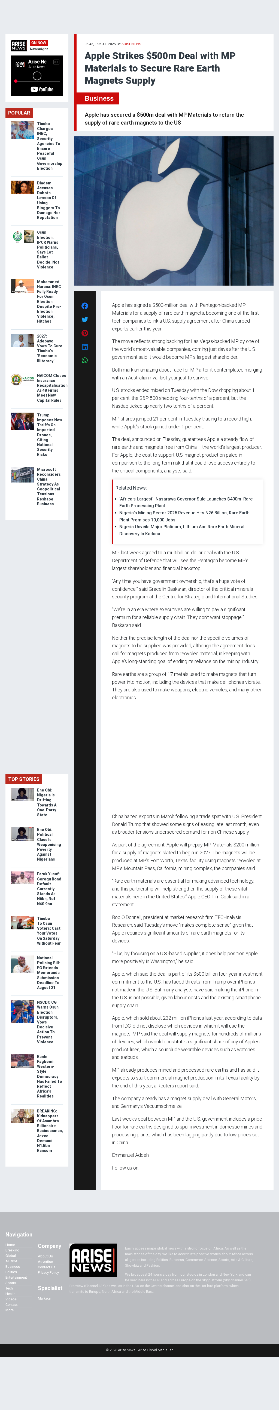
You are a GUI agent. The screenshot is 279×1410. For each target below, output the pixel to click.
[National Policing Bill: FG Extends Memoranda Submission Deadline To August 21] (22, 956)
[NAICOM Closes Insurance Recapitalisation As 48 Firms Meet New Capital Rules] (22, 374)
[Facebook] (113, 1178)
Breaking (12, 1250)
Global (10, 1256)
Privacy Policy (48, 1272)
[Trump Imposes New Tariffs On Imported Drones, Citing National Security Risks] (22, 413)
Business (99, 98)
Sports (10, 1283)
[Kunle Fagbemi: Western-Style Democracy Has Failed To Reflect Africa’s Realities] (22, 1055)
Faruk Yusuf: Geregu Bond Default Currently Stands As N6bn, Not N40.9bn (49, 889)
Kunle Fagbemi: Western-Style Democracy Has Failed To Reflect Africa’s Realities (49, 1077)
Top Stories (24, 779)
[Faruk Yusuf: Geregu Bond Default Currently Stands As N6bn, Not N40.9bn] (22, 872)
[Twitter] (115, 1178)
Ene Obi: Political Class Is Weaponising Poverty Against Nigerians (49, 844)
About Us (45, 1256)
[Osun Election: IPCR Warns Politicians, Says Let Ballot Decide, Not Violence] (22, 231)
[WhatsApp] (120, 1178)
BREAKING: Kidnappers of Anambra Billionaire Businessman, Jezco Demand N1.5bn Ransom (50, 1131)
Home (10, 1245)
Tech (9, 1288)
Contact (11, 1305)
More (9, 1310)
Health (10, 1294)
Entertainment (16, 1277)
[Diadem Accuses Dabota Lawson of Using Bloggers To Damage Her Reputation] (22, 181)
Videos (11, 1299)
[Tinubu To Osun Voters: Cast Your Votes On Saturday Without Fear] (22, 917)
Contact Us (46, 1267)
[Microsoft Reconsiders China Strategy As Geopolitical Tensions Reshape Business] (22, 468)
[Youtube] (122, 1178)
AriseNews (131, 44)
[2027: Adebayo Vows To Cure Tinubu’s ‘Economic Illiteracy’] (22, 334)
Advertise (45, 1262)
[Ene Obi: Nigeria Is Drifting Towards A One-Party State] (22, 788)
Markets (44, 1298)
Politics (11, 1272)
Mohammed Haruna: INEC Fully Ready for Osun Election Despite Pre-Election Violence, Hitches (49, 302)
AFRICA (11, 1261)
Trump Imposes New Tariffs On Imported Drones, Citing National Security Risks (49, 435)
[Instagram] (117, 1178)
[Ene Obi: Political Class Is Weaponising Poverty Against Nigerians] (22, 828)
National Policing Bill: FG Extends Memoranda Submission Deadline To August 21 (48, 973)
